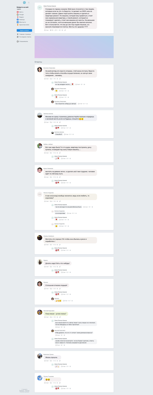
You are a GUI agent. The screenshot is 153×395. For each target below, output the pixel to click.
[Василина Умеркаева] (40, 69)
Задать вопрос (24, 30)
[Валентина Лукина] (40, 356)
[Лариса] (40, 261)
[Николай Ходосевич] (40, 312)
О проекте (24, 389)
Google (21, 14)
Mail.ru (21, 12)
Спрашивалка (23, 41)
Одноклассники (24, 24)
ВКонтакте (22, 22)
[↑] (59, 30)
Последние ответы (25, 37)
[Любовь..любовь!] (40, 145)
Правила (21, 390)
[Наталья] (40, 283)
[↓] (62, 30)
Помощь (27, 390)
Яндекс (21, 17)
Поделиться (65, 30)
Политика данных (24, 391)
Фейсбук (22, 19)
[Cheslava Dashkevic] (40, 237)
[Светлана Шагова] (40, 115)
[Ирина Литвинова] (40, 170)
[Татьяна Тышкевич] (40, 378)
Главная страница (25, 34)
